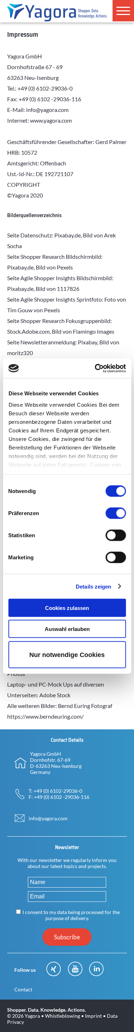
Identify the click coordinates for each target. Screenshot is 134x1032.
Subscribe (67, 937)
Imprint (93, 1016)
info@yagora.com (48, 818)
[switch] (115, 513)
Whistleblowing (62, 1016)
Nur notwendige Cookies (67, 654)
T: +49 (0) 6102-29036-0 (55, 791)
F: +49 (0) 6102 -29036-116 (59, 797)
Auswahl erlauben (67, 629)
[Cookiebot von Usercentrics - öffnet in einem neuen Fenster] (95, 368)
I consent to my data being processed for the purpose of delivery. (71, 915)
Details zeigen (93, 586)
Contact (23, 989)
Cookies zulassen (67, 608)
